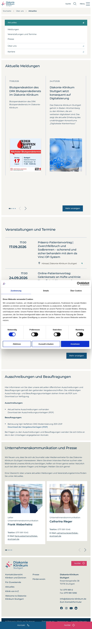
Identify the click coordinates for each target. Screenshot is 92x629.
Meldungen (13, 29)
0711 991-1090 (70, 593)
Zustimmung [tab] (16, 291)
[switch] (34, 334)
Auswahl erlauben (46, 344)
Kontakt (21, 625)
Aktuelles (33, 11)
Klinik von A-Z (12, 591)
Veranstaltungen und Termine (22, 34)
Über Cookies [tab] (76, 291)
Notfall (67, 625)
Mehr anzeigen (72, 208)
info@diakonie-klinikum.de (73, 599)
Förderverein (39, 579)
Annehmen (75, 344)
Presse (11, 39)
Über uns (20, 11)
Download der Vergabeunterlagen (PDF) (28, 427)
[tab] (10, 208)
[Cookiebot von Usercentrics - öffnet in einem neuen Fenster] (78, 283)
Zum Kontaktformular (71, 602)
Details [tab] (46, 291)
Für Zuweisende (13, 582)
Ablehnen (17, 344)
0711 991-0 (68, 590)
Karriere (11, 52)
